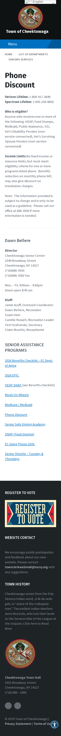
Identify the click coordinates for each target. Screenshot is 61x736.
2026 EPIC (12, 375)
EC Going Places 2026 (20, 444)
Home (9, 54)
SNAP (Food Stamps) (19, 434)
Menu (12, 44)
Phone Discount (16, 414)
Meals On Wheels (17, 395)
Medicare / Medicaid (18, 405)
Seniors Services (20, 59)
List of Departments (33, 54)
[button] (54, 726)
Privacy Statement (18, 724)
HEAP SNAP (13, 385)
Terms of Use (43, 724)
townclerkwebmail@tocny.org (26, 567)
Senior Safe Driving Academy (25, 424)
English (37, 1)
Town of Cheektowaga (27, 31)
